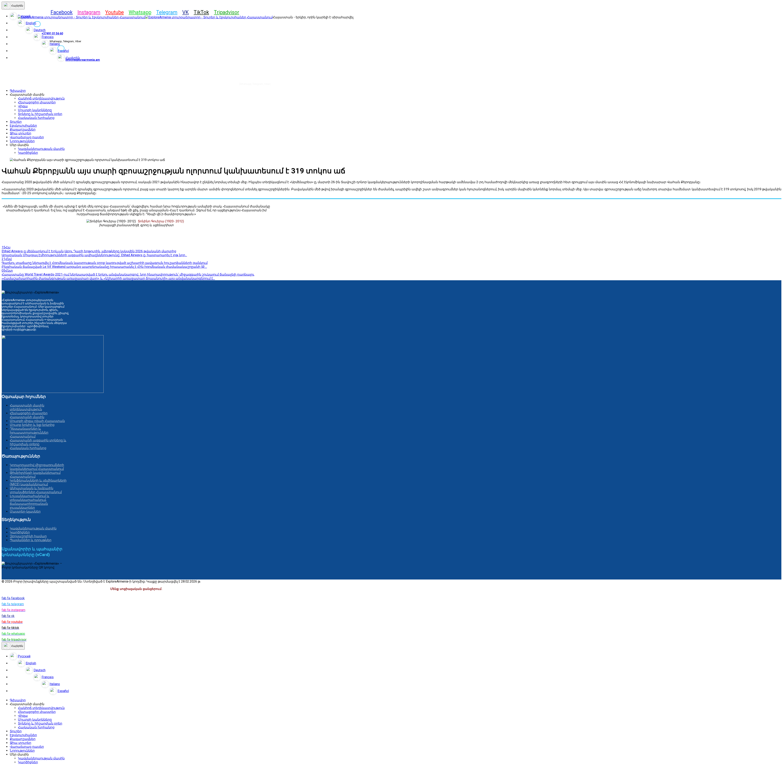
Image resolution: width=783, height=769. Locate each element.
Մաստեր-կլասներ (25, 511)
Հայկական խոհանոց (36, 118)
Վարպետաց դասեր (27, 137)
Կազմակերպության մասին (41, 149)
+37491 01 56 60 (52, 33)
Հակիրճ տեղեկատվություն (41, 98)
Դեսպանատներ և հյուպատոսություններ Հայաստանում (29, 432)
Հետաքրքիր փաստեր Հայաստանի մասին (29, 415)
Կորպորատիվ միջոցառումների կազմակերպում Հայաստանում (37, 467)
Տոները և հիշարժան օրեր (40, 114)
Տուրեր (16, 122)
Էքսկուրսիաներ (23, 125)
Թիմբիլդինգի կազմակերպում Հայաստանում (35, 475)
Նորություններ (22, 141)
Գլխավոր (18, 91)
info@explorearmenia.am (82, 59)
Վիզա (23, 106)
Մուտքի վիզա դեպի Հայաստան (37, 421)
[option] (395, 656)
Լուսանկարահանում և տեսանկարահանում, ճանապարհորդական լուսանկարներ (29, 502)
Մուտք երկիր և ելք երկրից (32, 425)
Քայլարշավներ (22, 129)
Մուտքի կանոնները (35, 110)
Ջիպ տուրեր (20, 133)
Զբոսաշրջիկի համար (28, 536)
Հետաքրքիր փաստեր (37, 102)
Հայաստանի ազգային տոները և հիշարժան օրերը (38, 442)
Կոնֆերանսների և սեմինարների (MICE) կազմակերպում (38, 482)
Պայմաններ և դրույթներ (30, 540)
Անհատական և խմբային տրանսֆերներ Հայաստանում (36, 490)
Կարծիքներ (28, 153)
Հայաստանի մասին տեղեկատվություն (27, 407)
